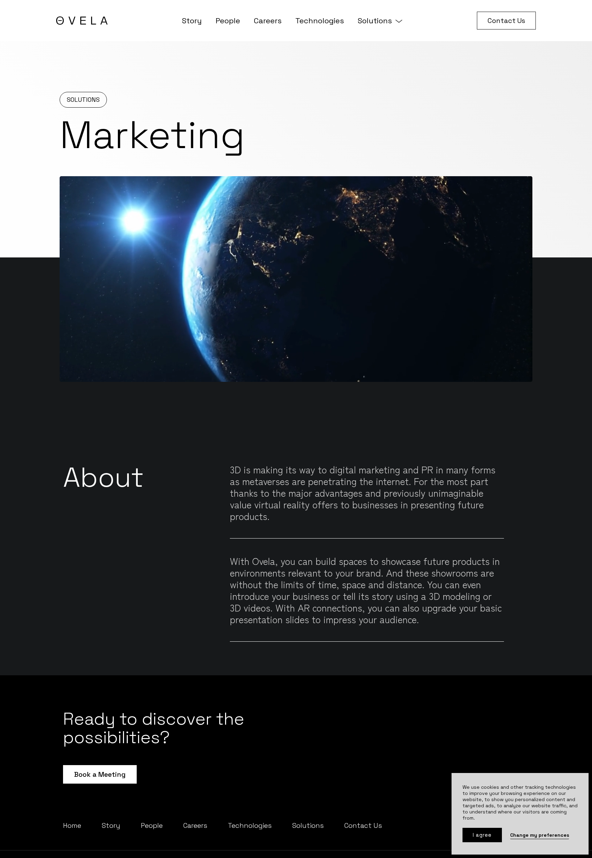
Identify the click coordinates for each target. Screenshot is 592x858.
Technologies (319, 20)
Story (192, 20)
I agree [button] (482, 835)
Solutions (375, 20)
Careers (268, 20)
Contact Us (506, 20)
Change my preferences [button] (539, 835)
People (227, 20)
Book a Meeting (100, 774)
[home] (82, 20)
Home (72, 825)
